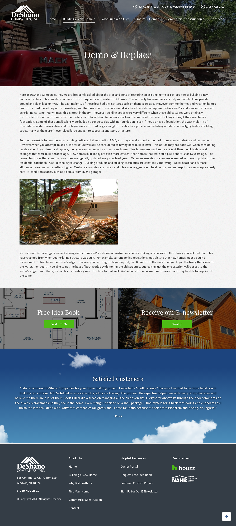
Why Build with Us (114, 19)
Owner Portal (129, 466)
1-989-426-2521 (215, 6)
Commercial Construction (184, 19)
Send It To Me (59, 324)
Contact (216, 19)
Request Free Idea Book (136, 474)
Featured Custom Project (137, 483)
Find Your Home (146, 19)
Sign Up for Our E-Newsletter (139, 491)
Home (52, 19)
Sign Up (177, 324)
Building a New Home (78, 19)
